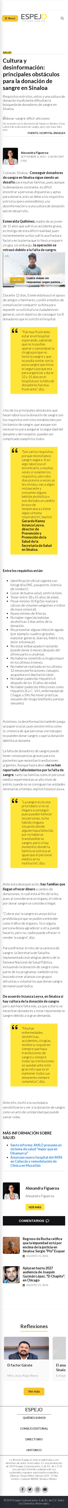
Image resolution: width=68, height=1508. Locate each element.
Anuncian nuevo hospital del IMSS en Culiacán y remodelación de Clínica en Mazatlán (36, 1161)
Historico (34, 1450)
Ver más (35, 1207)
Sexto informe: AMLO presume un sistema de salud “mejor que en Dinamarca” (36, 1149)
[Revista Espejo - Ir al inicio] (34, 1409)
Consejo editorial (34, 1428)
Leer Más (17, 280)
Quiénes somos (34, 1417)
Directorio (34, 1439)
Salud (7, 52)
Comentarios (31, 1221)
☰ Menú (10, 18)
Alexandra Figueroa (42, 1188)
